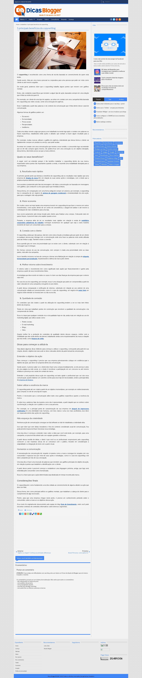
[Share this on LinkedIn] (36, 514)
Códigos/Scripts (99, 146)
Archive (121, 99)
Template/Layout (100, 161)
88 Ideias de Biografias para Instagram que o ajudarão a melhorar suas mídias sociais (113, 71)
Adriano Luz (29, 510)
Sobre (47, 19)
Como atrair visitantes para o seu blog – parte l (110, 104)
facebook (111, 19)
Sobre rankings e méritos (103, 122)
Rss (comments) (19, 659)
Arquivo (39, 19)
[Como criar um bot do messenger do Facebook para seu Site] (110, 45)
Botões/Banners (108, 143)
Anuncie (64, 19)
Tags (109, 99)
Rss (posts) (18, 657)
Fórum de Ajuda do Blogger (70, 573)
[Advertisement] (53, 533)
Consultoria (55, 19)
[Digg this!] (30, 514)
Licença (71, 19)
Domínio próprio (112, 149)
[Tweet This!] (23, 514)
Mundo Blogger (48, 648)
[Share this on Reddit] (38, 514)
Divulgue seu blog (100, 149)
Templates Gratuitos (113, 161)
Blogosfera (98, 143)
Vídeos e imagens (114, 164)
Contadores (118, 143)
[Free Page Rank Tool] (104, 646)
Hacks (31, 19)
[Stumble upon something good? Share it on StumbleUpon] (28, 514)
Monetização (104, 155)
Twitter (97, 164)
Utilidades (104, 164)
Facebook (98, 152)
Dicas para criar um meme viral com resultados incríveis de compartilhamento (112, 87)
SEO (121, 158)
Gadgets (105, 152)
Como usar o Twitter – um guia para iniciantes (110, 108)
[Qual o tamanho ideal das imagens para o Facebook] (97, 80)
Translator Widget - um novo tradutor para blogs (111, 112)
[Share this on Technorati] (41, 514)
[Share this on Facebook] (20, 514)
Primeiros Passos (100, 158)
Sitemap (17, 651)
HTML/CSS (120, 152)
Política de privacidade (21, 671)
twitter (114, 19)
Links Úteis (47, 645)
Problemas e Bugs (112, 158)
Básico (22, 19)
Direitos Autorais (111, 146)
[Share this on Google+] (25, 514)
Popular (98, 99)
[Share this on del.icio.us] (33, 514)
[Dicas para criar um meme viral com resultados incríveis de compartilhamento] (97, 88)
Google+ (117, 19)
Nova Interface (114, 155)
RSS (120, 19)
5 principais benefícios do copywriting (36, 28)
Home (16, 19)
